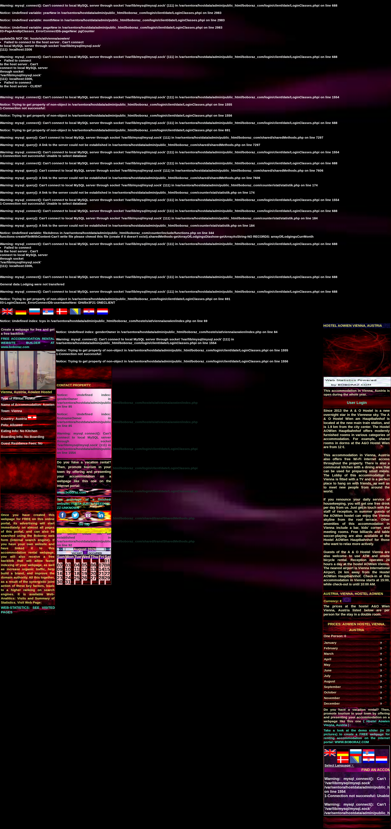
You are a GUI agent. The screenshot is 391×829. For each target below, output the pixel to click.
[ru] (34, 313)
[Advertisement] (357, 354)
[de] (21, 313)
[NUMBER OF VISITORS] (357, 385)
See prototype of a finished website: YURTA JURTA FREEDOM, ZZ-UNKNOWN (84, 504)
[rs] (48, 313)
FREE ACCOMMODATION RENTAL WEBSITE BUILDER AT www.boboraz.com (28, 343)
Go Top (84, 524)
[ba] (75, 313)
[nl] (102, 313)
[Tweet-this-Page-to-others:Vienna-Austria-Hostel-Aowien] (76, 518)
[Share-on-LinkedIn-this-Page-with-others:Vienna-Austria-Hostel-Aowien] (101, 518)
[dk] (61, 313)
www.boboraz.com (71, 492)
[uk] (7, 313)
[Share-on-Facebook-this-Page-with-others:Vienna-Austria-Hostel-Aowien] (63, 518)
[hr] (89, 313)
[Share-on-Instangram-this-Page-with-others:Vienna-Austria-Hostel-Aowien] (88, 518)
